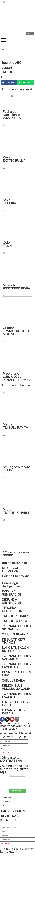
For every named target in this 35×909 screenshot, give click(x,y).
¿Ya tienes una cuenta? (17, 850)
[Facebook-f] (2, 719)
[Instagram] (7, 719)
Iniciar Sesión (6, 752)
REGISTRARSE (11, 816)
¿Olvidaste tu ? (12, 759)
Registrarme (6, 844)
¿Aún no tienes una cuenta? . (14, 769)
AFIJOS (5, 805)
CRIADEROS (6, 801)
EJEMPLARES (7, 797)
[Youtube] (12, 719)
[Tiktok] (17, 719)
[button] (9, 82)
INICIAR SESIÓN (13, 811)
